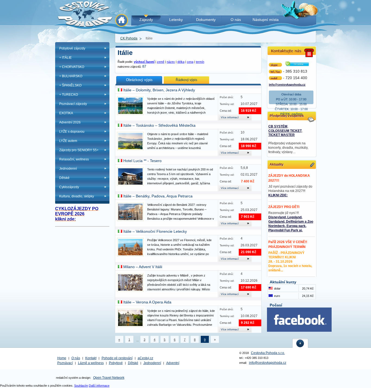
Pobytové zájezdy (72, 48)
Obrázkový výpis (139, 80)
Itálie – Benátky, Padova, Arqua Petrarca (158, 196)
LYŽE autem (68, 141)
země (160, 61)
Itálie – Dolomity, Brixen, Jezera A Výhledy (159, 90)
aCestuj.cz (145, 358)
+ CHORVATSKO (71, 67)
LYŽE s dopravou (71, 132)
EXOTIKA (66, 113)
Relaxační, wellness (74, 159)
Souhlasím (81, 385)
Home (61, 358)
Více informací (230, 117)
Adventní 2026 (70, 122)
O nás (75, 358)
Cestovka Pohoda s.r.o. (268, 353)
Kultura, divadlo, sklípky (76, 196)
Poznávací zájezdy (73, 104)
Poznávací (65, 363)
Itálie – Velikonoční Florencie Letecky (155, 231)
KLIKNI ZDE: (278, 195)
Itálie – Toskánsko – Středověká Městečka (159, 125)
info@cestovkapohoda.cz (287, 84)
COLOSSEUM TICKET (285, 131)
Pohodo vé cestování (117, 358)
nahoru (300, 343)
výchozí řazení (144, 61)
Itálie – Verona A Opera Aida (147, 302)
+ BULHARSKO (70, 76)
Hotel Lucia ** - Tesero (142, 161)
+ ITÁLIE (65, 58)
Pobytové (116, 363)
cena (190, 61)
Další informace (99, 385)
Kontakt (90, 358)
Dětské (64, 178)
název (171, 61)
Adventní (172, 363)
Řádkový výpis (186, 80)
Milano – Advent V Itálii (142, 267)
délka (180, 61)
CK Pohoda (128, 38)
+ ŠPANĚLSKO (70, 85)
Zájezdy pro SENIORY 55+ (79, 150)
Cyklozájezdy (69, 187)
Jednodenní (68, 168)
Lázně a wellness (91, 363)
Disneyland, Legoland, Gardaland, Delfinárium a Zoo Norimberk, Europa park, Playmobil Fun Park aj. (290, 223)
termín (200, 61)
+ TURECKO (68, 95)
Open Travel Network (108, 378)
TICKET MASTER (281, 135)
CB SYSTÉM (277, 126)
